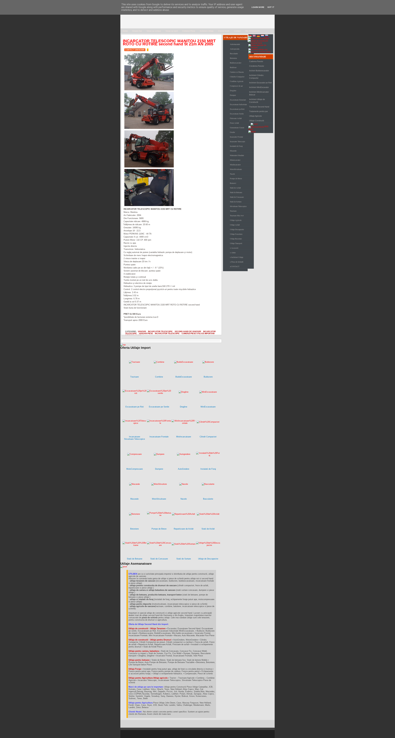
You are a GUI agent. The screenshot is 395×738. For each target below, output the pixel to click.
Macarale (233, 150)
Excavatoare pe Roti (237, 109)
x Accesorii (234, 248)
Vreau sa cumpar (154, 31)
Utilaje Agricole (235, 220)
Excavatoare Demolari (238, 99)
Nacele (232, 174)
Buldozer (233, 67)
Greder (232, 132)
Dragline (233, 90)
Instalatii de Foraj (236, 146)
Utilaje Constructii (256, 121)
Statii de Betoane (236, 192)
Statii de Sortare (235, 201)
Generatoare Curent (237, 127)
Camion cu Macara (237, 72)
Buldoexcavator (235, 62)
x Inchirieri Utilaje (236, 257)
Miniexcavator (235, 160)
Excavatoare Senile (237, 113)
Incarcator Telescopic (160, 331)
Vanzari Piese (146, 333)
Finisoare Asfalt (236, 118)
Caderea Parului (256, 61)
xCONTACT (234, 266)
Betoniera (233, 58)
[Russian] (267, 36)
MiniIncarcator (235, 164)
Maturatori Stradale (237, 155)
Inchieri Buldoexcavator (259, 71)
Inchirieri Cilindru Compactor (256, 76)
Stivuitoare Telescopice (238, 206)
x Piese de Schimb (236, 262)
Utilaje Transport (236, 243)
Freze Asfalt (234, 123)
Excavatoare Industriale (238, 104)
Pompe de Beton (236, 178)
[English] (254, 36)
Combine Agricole (236, 81)
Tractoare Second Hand (259, 107)
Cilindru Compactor (237, 76)
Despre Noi (137, 31)
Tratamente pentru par (258, 111)
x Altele (233, 252)
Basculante (234, 53)
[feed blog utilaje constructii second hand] (256, 126)
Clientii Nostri (223, 31)
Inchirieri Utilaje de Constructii (257, 100)
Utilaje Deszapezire (237, 229)
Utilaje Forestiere (236, 234)
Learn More (258, 7)
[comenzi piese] (123, 345)
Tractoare (233, 211)
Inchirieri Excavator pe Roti (260, 83)
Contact (237, 31)
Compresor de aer (236, 86)
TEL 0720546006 (252, 31)
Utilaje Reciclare (236, 238)
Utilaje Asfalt (235, 224)
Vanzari (142, 331)
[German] (258, 36)
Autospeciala (234, 49)
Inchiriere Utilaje (207, 31)
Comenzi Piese (188, 31)
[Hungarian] (250, 36)
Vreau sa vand (172, 31)
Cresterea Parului (256, 66)
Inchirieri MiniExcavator (259, 87)
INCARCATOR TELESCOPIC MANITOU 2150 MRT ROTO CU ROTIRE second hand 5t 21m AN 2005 (169, 42)
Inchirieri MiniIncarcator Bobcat (259, 93)
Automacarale (235, 44)
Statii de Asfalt (235, 187)
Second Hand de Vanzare (188, 331)
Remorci (233, 183)
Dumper (233, 95)
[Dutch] (263, 36)
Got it (270, 7)
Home (125, 31)
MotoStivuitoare (236, 169)
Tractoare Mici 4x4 (237, 215)
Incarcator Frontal (236, 137)
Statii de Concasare (237, 197)
